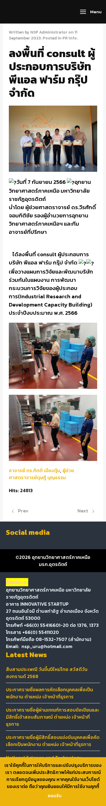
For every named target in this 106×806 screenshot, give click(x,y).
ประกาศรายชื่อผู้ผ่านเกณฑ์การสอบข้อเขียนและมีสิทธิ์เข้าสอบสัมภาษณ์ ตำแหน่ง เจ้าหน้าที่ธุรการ (52, 716)
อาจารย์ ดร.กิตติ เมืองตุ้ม (34, 470)
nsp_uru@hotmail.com (46, 646)
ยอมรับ (55, 795)
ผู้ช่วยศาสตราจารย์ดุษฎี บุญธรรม (41, 474)
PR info (69, 38)
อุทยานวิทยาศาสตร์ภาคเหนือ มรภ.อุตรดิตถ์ (61, 561)
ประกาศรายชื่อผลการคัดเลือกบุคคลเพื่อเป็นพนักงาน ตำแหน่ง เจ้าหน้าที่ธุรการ (49, 693)
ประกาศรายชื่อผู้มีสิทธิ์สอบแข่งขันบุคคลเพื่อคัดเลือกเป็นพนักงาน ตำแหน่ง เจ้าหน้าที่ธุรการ (53, 741)
